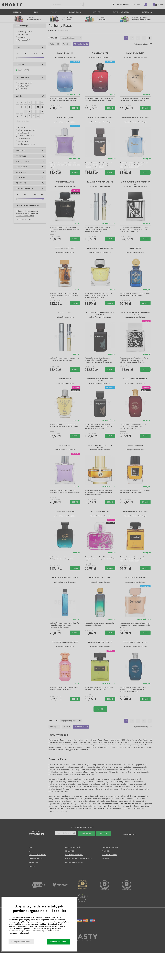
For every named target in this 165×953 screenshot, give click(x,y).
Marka (19, 96)
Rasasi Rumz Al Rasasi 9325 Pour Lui (135, 183)
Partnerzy (106, 851)
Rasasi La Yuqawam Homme (100, 117)
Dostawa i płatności (73, 847)
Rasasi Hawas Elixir (135, 53)
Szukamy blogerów (109, 855)
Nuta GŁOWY (21, 167)
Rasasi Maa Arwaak (100, 511)
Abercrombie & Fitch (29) (27, 130)
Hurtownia (147, 12)
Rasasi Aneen (65, 379)
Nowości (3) (22, 37)
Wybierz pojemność (24, 188)
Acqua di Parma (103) (26, 136)
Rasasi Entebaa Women (135, 578)
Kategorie (20, 151)
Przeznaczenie (22, 77)
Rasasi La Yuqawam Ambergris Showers (100, 314)
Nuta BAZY (20, 177)
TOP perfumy (67, 19)
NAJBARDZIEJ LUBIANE (141, 19)
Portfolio (20, 64)
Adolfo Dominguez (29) (26, 144)
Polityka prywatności (37, 855)
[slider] (17, 58)
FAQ (30, 851)
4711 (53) (21, 127)
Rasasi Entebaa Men (65, 182)
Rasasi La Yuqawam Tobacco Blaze (100, 380)
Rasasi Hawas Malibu (65, 511)
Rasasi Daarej (65, 445)
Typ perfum (21, 156)
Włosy (53, 12)
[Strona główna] (49, 30)
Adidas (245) (23, 141)
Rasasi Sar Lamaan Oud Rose (65, 642)
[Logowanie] (146, 4)
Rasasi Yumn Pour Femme (100, 578)
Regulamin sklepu (35, 859)
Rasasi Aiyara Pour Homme (135, 511)
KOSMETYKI (101, 19)
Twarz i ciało (75, 12)
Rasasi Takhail (65, 313)
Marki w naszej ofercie (74, 862)
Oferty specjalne (23, 26)
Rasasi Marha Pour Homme (135, 642)
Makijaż (96, 12)
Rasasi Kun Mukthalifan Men (65, 578)
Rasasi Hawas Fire (100, 53)
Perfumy (17, 12)
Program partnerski (110, 847)
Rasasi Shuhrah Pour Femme (100, 182)
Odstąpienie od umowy (74, 855)
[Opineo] (82, 889)
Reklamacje (69, 851)
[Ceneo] (38, 887)
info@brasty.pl (129, 834)
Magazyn (105, 859)
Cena (18, 47)
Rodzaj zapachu (23, 161)
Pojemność (21, 183)
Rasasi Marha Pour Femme (135, 379)
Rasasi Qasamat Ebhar (65, 248)
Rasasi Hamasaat (135, 445)
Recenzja (32, 866)
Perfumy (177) (23, 70)
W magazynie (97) (25, 32)
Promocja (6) (23, 34)
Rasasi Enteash (135, 248)
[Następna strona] (150, 38)
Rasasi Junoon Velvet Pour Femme (100, 446)
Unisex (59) (22, 89)
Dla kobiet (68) (23, 86)
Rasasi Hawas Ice (65, 53)
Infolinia (36, 833)
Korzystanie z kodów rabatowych (78, 859)
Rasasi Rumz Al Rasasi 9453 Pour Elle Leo (135, 314)
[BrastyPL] (60, 886)
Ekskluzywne (34, 19)
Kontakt (32, 847)
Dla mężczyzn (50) (25, 83)
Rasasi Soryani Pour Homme (100, 248)
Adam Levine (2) (24, 139)
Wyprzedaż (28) (24, 40)
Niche (35, 12)
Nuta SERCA (21, 172)
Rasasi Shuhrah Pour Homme (135, 117)
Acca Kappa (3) (23, 133)
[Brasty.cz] (82, 940)
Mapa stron (33, 862)
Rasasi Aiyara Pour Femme (100, 642)
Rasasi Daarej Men (65, 117)
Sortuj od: (53, 38)
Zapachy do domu (121, 12)
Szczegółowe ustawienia (21, 941)
